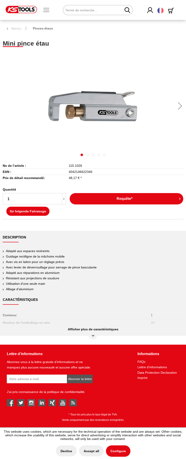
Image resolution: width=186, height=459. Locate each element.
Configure (118, 451)
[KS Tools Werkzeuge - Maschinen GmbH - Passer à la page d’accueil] (21, 9)
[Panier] (172, 10)
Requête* (124, 199)
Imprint (142, 378)
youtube (62, 402)
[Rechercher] (127, 10)
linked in (41, 402)
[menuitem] (48, 10)
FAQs (141, 361)
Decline (66, 451)
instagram (31, 402)
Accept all (91, 451)
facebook (10, 402)
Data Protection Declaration (157, 372)
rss (73, 402)
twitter (20, 402)
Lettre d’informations (152, 367)
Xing (52, 402)
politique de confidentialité (65, 392)
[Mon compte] (150, 10)
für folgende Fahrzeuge (28, 211)
